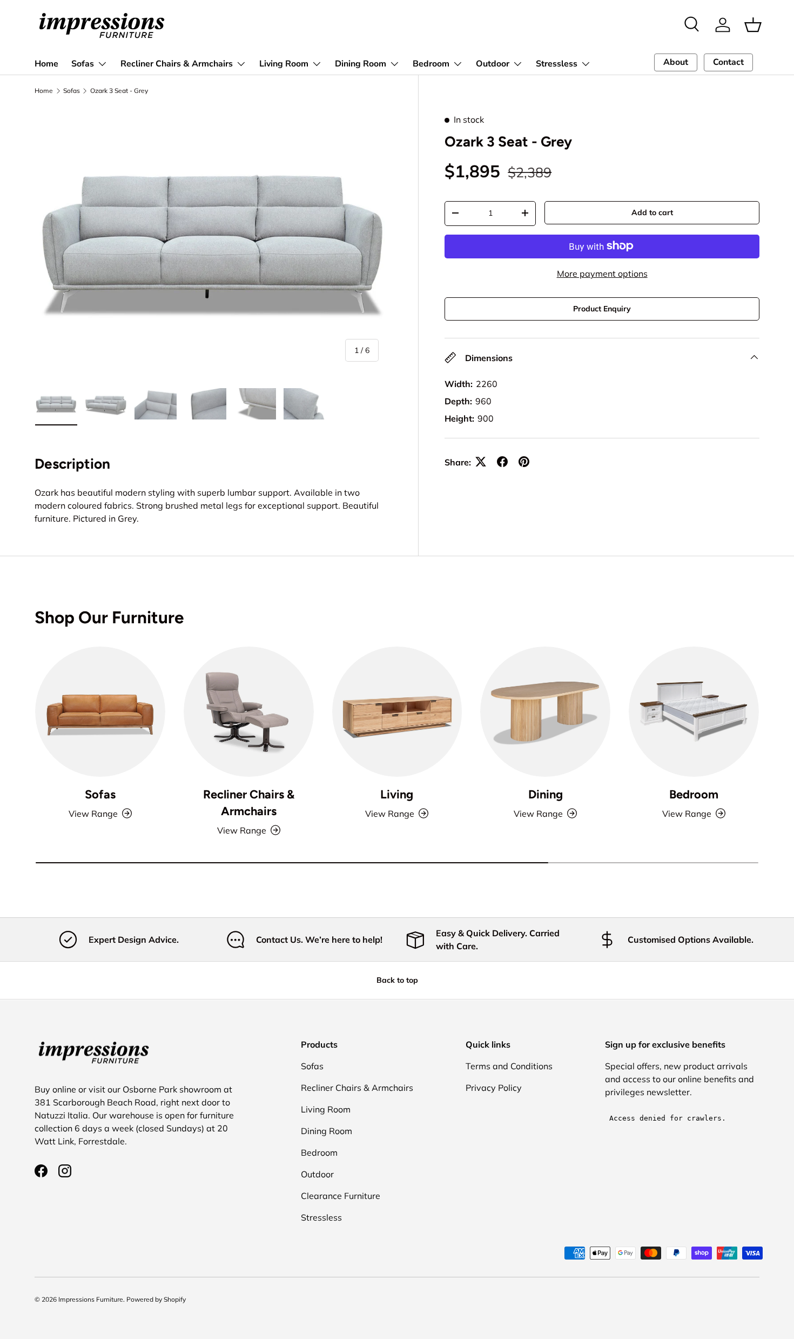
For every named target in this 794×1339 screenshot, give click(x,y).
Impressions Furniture (90, 1299)
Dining (545, 794)
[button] (753, 25)
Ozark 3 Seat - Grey (119, 91)
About (675, 62)
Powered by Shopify (156, 1299)
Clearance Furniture (340, 1195)
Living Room (283, 64)
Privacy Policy (494, 1087)
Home (46, 64)
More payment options (602, 273)
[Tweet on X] (481, 461)
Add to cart (652, 212)
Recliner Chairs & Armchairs (176, 64)
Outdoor (492, 64)
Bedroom (431, 64)
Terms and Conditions (509, 1066)
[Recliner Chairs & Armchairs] (249, 712)
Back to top (397, 980)
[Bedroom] (694, 712)
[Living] (397, 712)
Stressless (556, 64)
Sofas (82, 64)
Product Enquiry (602, 308)
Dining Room (360, 64)
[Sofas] (100, 712)
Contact (728, 62)
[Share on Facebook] (502, 461)
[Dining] (545, 712)
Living (396, 794)
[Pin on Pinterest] (524, 461)
